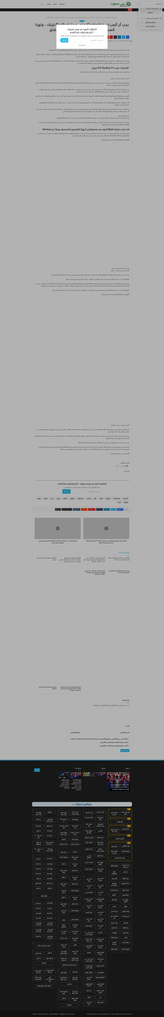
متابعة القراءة (82, 45)
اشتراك (64, 40)
